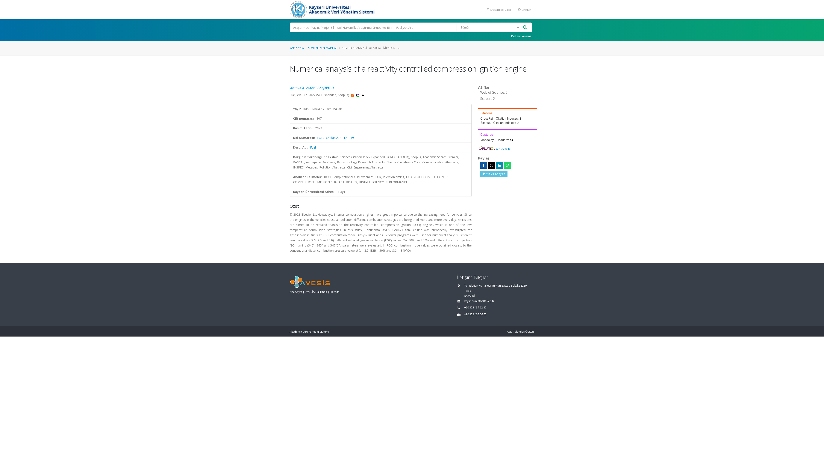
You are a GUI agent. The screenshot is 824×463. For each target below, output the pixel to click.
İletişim (334, 292)
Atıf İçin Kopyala (495, 174)
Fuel (313, 147)
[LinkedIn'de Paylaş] (499, 165)
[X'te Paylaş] (491, 165)
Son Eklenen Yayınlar (322, 48)
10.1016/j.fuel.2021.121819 (335, 138)
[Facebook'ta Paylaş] (483, 165)
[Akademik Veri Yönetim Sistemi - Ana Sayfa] (299, 9)
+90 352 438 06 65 (475, 314)
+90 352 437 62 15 (475, 307)
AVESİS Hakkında (316, 292)
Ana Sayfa (297, 48)
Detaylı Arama (521, 36)
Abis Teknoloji (516, 332)
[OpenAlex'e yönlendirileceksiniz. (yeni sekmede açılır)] (363, 95)
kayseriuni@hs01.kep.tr (479, 301)
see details (503, 149)
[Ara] (525, 27)
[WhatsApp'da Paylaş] (507, 165)
